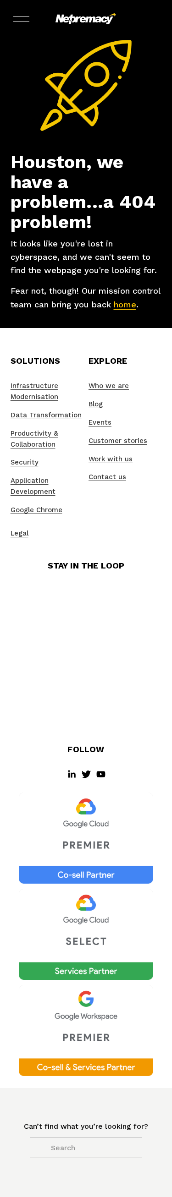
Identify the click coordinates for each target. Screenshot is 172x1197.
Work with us (111, 459)
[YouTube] (100, 774)
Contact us (107, 477)
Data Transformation (46, 415)
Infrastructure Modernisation (34, 391)
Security (25, 462)
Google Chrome (36, 510)
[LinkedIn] (71, 774)
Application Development (33, 486)
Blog (96, 404)
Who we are (109, 386)
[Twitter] (86, 774)
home (125, 304)
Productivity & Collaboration (34, 438)
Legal (19, 533)
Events (100, 422)
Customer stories (118, 441)
